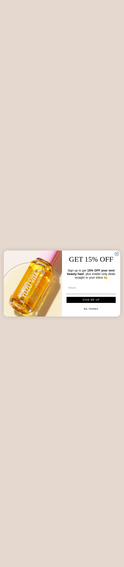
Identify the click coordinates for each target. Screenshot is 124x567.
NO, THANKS (91, 309)
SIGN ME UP (91, 300)
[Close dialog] (117, 254)
